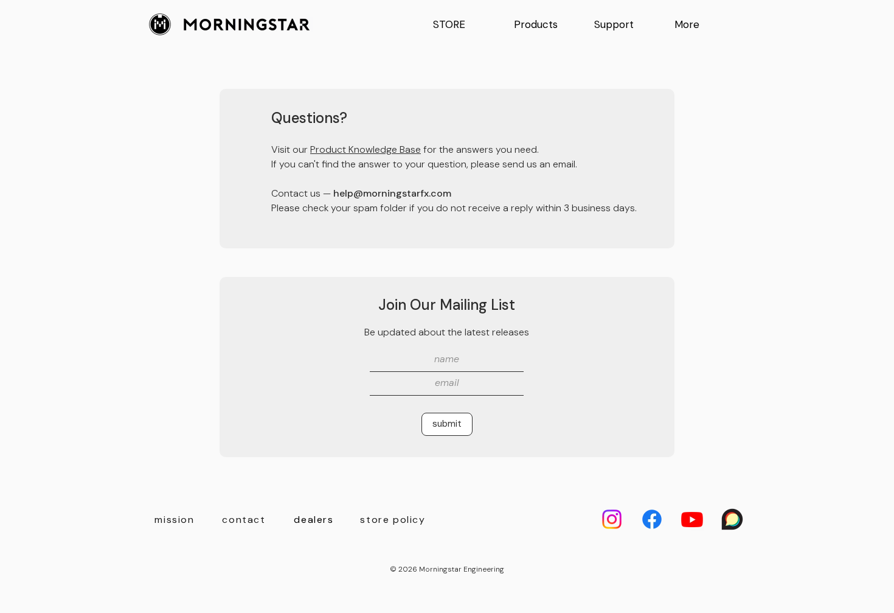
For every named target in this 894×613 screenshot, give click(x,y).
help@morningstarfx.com (392, 193)
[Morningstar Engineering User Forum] (732, 519)
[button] (544, 24)
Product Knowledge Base (365, 149)
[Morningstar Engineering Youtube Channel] (692, 519)
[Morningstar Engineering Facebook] (652, 519)
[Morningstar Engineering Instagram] (612, 519)
